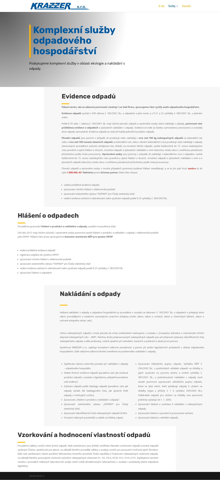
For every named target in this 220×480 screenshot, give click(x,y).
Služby (172, 6)
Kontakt (186, 6)
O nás (162, 6)
